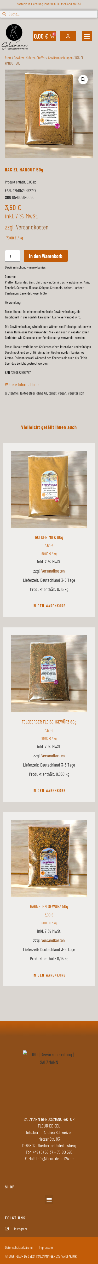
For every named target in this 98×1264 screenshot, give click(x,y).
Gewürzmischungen (60, 57)
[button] (87, 36)
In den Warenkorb (45, 256)
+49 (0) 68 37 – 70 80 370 (52, 1152)
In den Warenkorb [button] (49, 606)
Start (8, 57)
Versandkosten (32, 227)
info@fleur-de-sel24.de (54, 1158)
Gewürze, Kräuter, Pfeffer (29, 57)
